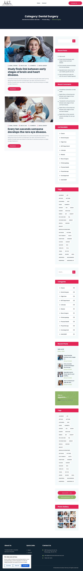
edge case (67, 210)
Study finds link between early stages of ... (69, 357)
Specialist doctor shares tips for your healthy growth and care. (67, 70)
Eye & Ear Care (62, 437)
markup (71, 220)
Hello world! (62, 56)
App (67, 195)
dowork (61, 210)
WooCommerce (70, 257)
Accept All (25, 565)
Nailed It (61, 226)
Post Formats (62, 235)
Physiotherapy (65, 171)
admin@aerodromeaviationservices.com (54, 555)
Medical (63, 154)
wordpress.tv (70, 260)
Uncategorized (65, 175)
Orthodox (61, 232)
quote (69, 235)
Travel (60, 251)
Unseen (60, 254)
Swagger (61, 244)
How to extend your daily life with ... (69, 381)
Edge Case (63, 142)
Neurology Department (64, 229)
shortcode (61, 238)
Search (73, 40)
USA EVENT (64, 179)
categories (61, 201)
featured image (62, 220)
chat (68, 201)
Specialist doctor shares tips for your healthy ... (69, 374)
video (72, 254)
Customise (8, 565)
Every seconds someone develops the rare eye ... (69, 365)
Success (61, 241)
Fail (69, 437)
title (67, 248)
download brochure (65, 497)
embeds (60, 213)
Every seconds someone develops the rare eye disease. (67, 66)
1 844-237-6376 (48, 558)
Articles (61, 198)
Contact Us (74, 3)
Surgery (68, 241)
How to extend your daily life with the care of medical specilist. (67, 75)
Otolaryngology (65, 163)
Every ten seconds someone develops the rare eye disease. (27, 131)
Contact (44, 3)
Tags (67, 244)
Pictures (69, 232)
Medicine (67, 223)
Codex (60, 204)
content (61, 207)
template (61, 248)
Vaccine (67, 254)
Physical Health (65, 167)
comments (67, 204)
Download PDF (65, 493)
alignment (61, 195)
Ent (66, 213)
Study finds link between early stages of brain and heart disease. (27, 72)
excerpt (72, 213)
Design (71, 207)
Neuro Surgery (65, 158)
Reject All (17, 565)
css (66, 207)
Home (38, 3)
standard (69, 238)
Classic (63, 133)
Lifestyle (63, 150)
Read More (13, 89)
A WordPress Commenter (65, 89)
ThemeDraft (62, 101)
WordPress (61, 260)
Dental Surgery (43, 65)
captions (68, 198)
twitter (67, 251)
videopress (61, 257)
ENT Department (65, 146)
